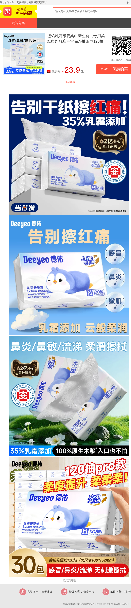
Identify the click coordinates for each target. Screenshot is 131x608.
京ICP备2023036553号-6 (118, 604)
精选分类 (18, 23)
